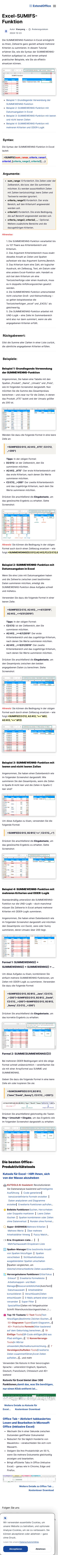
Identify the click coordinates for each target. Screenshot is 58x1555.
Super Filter (28, 1301)
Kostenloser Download (27, 1409)
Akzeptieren (15, 1549)
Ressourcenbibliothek (28, 1286)
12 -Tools (33, 1314)
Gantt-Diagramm (41, 1322)
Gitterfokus (45, 1274)
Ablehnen (40, 1549)
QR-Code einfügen (33, 1334)
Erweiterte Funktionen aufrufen (34, 1204)
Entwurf (12, 1278)
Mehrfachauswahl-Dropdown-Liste (26, 1243)
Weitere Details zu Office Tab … (36, 1486)
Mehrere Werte (16, 1230)
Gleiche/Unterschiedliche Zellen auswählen (29, 1268)
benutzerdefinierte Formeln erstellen (27, 1196)
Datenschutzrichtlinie (29, 1542)
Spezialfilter (14, 1305)
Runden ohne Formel (41, 1221)
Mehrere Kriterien (36, 1226)
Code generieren (32, 1192)
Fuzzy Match (40, 1234)
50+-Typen (19, 1322)
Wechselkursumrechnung (33, 1346)
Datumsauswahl (16, 1289)
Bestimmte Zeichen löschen (33, 1318)
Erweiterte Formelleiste (32, 1278)
